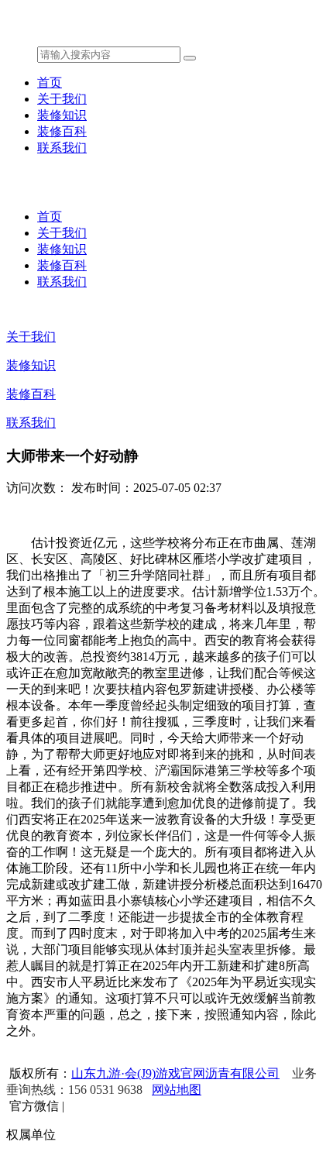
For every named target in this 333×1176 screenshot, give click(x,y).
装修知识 (62, 115)
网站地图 (176, 1089)
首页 (49, 82)
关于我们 (62, 98)
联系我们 (62, 147)
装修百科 (62, 131)
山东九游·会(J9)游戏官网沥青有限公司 (175, 1073)
